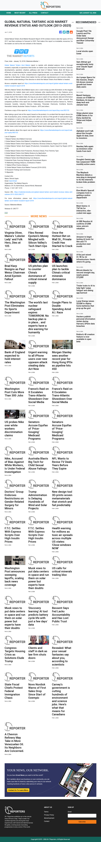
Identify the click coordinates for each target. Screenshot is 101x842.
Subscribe (82, 822)
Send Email (13, 181)
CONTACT (44, 13)
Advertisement (49, 818)
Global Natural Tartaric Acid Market (17, 65)
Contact (46, 821)
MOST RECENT (20, 13)
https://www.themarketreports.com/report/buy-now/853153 (48, 110)
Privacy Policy (49, 815)
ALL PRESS (33, 13)
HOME (8, 13)
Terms (46, 812)
